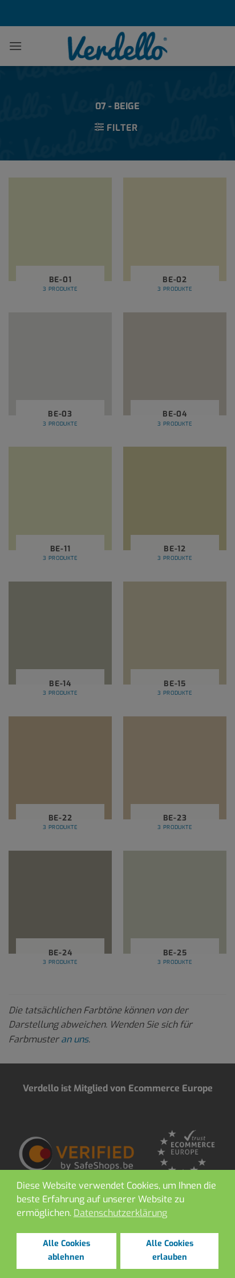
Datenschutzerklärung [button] (120, 1213)
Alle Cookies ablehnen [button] (66, 1250)
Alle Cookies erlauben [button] (169, 1250)
